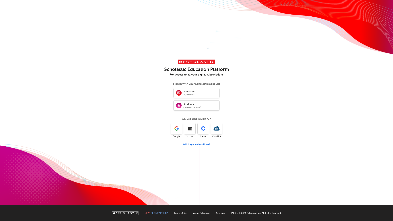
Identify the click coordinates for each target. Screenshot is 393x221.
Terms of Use (180, 213)
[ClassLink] (216, 128)
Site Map (220, 213)
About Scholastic (201, 213)
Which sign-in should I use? (196, 144)
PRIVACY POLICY (156, 213)
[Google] (176, 128)
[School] (190, 128)
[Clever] (203, 128)
